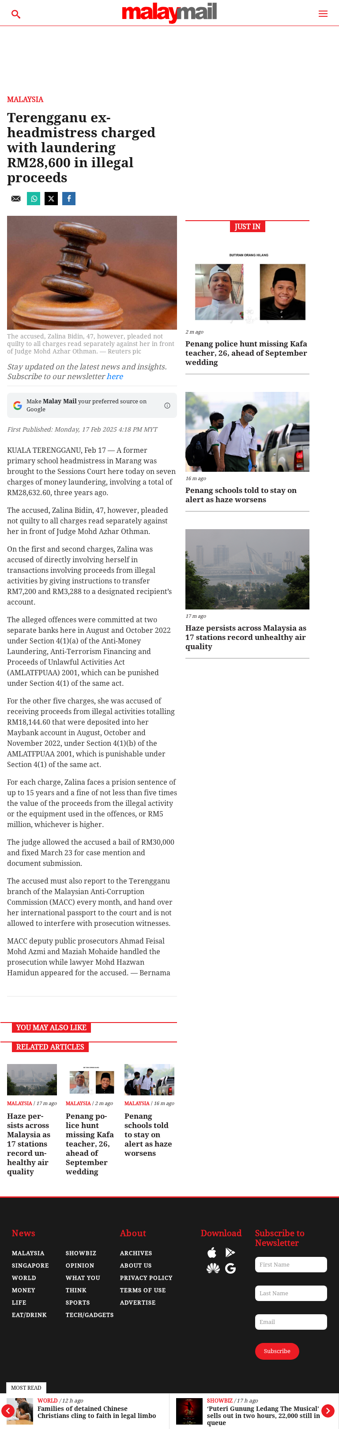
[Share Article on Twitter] (51, 203)
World (48, 1401)
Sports (78, 1302)
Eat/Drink (29, 1315)
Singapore (30, 1265)
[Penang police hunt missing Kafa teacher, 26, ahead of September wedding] (91, 1079)
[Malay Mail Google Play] (230, 1259)
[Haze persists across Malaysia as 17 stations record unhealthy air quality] (32, 1079)
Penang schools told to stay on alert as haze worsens (148, 1135)
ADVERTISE (138, 1302)
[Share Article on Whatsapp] (33, 203)
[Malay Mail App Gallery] (213, 1275)
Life (19, 1302)
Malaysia (25, 99)
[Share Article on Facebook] (68, 203)
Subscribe (277, 1351)
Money (23, 1290)
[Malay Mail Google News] (230, 1275)
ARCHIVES (136, 1253)
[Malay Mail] (169, 21)
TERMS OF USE (143, 1290)
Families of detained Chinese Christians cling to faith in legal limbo (97, 1412)
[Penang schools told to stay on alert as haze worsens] (149, 1079)
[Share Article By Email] (16, 203)
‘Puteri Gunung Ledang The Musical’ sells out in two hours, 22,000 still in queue (263, 1415)
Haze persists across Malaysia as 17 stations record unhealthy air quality (28, 1144)
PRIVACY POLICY (146, 1278)
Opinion (80, 1265)
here (114, 376)
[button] (167, 405)
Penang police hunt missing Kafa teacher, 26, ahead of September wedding (90, 1144)
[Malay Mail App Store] (212, 1259)
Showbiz (220, 1401)
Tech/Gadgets (90, 1315)
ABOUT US (136, 1265)
